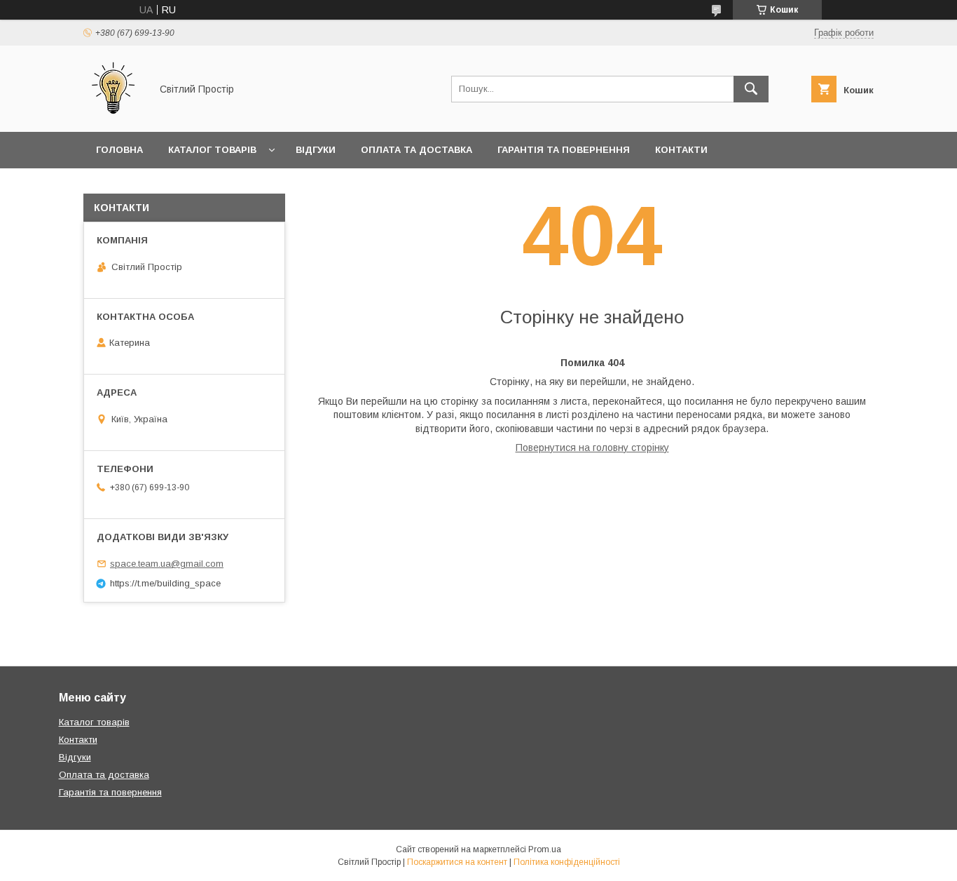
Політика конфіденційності (567, 862)
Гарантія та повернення (563, 149)
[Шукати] (751, 89)
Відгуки (316, 149)
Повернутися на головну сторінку (592, 447)
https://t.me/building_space (165, 583)
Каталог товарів (212, 149)
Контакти (681, 149)
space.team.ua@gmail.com (166, 563)
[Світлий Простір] (113, 113)
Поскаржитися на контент (457, 862)
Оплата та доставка (416, 149)
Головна (119, 149)
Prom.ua (544, 849)
